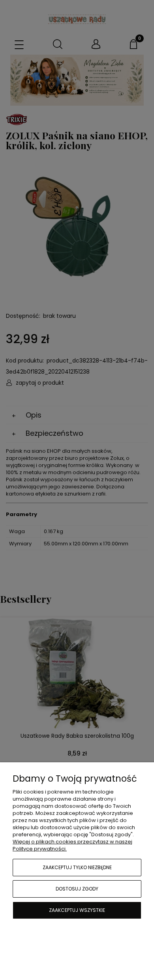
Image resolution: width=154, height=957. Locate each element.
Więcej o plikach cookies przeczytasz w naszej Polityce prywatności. (72, 845)
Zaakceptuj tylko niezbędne (77, 867)
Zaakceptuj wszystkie (77, 910)
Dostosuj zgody (77, 888)
